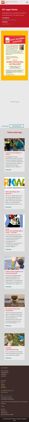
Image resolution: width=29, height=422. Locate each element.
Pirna (2, 382)
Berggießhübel (4, 372)
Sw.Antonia (5, 126)
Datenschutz (4, 412)
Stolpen (3, 386)
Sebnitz (3, 384)
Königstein (3, 374)
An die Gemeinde (12, 19)
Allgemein (4, 19)
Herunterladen (16, 126)
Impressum (4, 411)
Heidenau (3, 380)
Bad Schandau (4, 371)
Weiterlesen (8, 170)
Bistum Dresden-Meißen (7, 414)
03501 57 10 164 (8, 395)
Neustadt (3, 376)
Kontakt (3, 409)
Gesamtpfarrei (6, 24)
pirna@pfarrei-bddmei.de (7, 399)
